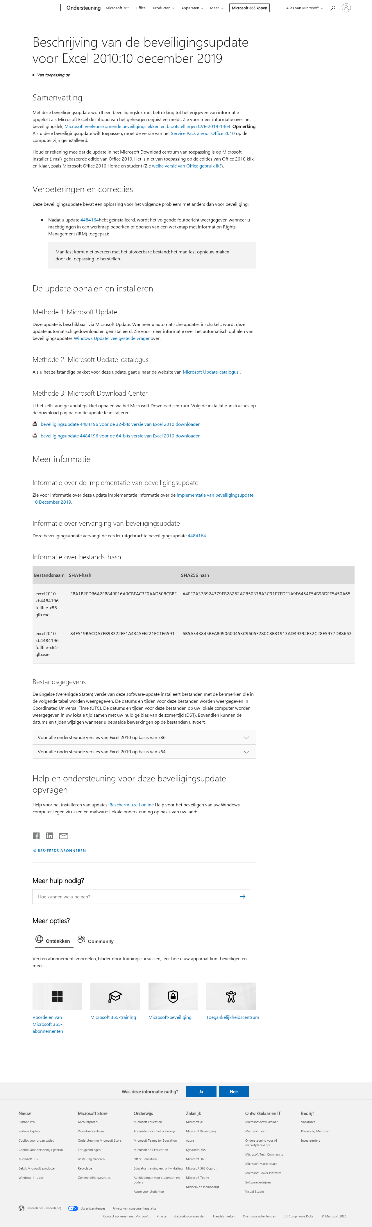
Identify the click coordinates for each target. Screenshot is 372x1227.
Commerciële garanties (94, 1177)
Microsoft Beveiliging (201, 1131)
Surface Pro (27, 1122)
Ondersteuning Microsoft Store (99, 1140)
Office (141, 7)
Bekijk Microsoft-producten (37, 1168)
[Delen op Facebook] (37, 835)
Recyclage (85, 1168)
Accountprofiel (88, 1122)
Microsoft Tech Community (264, 1154)
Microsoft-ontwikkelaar (261, 1122)
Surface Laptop (29, 1131)
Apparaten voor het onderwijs (155, 1131)
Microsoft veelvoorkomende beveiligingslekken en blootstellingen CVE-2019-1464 (147, 126)
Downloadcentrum (91, 1131)
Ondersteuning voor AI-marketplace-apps (261, 1142)
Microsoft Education (148, 1122)
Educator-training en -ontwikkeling (158, 1168)
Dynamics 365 (196, 1149)
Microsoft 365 (117, 7)
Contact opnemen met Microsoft (126, 1216)
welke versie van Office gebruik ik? (186, 166)
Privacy (162, 1216)
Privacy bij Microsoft (315, 1131)
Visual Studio (254, 1191)
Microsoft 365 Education (151, 1149)
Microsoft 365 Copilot (201, 1168)
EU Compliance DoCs (299, 1216)
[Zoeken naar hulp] (332, 7)
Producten (161, 7)
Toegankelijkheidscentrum (232, 1017)
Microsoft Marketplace (261, 1163)
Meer (214, 7)
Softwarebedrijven (258, 1182)
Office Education (145, 1159)
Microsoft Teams (198, 1177)
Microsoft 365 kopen (249, 7)
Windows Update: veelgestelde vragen (112, 338)
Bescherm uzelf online (132, 804)
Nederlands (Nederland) (44, 1208)
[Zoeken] (242, 896)
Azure (190, 1140)
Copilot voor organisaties (36, 1140)
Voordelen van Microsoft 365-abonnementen (48, 1024)
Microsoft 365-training (113, 1017)
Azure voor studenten (149, 1191)
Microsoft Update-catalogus (211, 372)
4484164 (90, 220)
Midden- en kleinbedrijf (202, 1187)
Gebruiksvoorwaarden (189, 1216)
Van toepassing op (53, 75)
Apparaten (190, 7)
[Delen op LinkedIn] (47, 835)
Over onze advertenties (259, 1216)
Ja (201, 1091)
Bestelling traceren (91, 1159)
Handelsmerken (224, 1216)
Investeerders (310, 1140)
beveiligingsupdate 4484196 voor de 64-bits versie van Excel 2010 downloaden (121, 436)
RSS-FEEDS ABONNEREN (62, 850)
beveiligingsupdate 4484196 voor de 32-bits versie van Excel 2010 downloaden (121, 424)
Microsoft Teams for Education (155, 1140)
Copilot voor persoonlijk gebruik (41, 1149)
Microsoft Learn (256, 1131)
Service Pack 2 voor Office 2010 (203, 133)
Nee (234, 1091)
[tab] (54, 940)
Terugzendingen (89, 1149)
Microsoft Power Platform (263, 1173)
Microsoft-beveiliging (170, 1017)
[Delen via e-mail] (61, 835)
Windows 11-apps (31, 1177)
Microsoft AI (194, 1122)
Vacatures (308, 1122)
